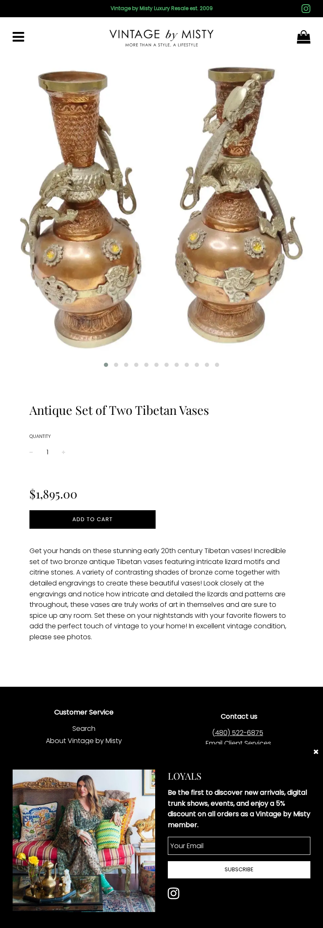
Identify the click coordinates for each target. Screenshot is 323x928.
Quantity (40, 436)
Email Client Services (238, 743)
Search (83, 728)
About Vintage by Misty (84, 741)
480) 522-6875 (239, 733)
